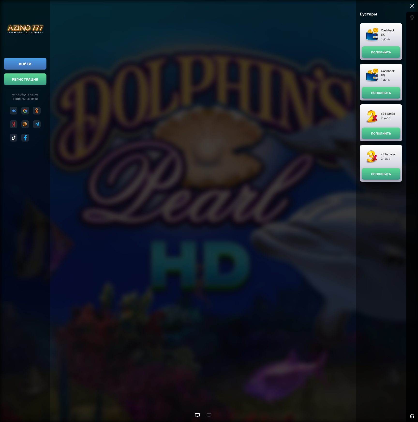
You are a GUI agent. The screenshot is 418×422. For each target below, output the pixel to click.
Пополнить (381, 52)
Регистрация (25, 79)
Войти (25, 64)
